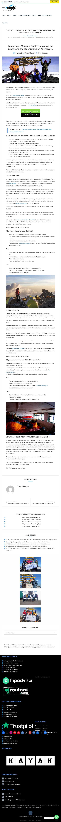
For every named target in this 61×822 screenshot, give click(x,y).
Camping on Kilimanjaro (41, 728)
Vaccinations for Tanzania (10, 741)
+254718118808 (9, 797)
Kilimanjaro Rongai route (10, 667)
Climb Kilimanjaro (24, 15)
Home (3, 15)
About (9, 15)
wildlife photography (24, 243)
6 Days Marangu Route (18, 348)
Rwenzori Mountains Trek (10, 712)
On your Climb (47, 15)
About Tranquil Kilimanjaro (42, 677)
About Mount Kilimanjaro (10, 743)
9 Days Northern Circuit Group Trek (31, 522)
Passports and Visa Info (41, 726)
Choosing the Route (40, 730)
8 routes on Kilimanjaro (18, 95)
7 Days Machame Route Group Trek (31, 524)
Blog (33, 820)
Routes (15, 15)
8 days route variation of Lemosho (26, 220)
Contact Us (38, 820)
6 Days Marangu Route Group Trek (31, 519)
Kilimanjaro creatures (21, 203)
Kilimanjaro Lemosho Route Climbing (13, 661)
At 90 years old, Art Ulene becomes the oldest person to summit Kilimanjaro (26, 546)
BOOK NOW (55, 2)
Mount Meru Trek (8, 710)
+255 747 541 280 (9, 781)
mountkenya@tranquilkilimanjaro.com (15, 800)
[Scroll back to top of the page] (30, 813)
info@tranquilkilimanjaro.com (13, 784)
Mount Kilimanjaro (32, 36)
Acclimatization (7, 736)
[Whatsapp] (56, 818)
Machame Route (33, 105)
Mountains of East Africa (10, 716)
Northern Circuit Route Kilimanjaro (12, 665)
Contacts (5, 23)
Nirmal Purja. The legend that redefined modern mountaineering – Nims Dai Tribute (28, 542)
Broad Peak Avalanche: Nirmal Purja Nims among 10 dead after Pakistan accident (27, 544)
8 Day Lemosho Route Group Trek (31, 517)
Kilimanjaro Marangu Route (10, 669)
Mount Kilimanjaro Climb (10, 705)
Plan (39, 15)
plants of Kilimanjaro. (42, 385)
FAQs (29, 820)
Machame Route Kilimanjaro (11, 663)
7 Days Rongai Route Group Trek (31, 526)
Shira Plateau (12, 183)
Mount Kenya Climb (8, 708)
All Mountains (23, 820)
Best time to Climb (8, 739)
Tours (34, 15)
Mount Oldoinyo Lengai (9, 714)
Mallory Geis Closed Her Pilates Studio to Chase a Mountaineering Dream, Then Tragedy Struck (31, 539)
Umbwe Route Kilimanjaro (10, 671)
